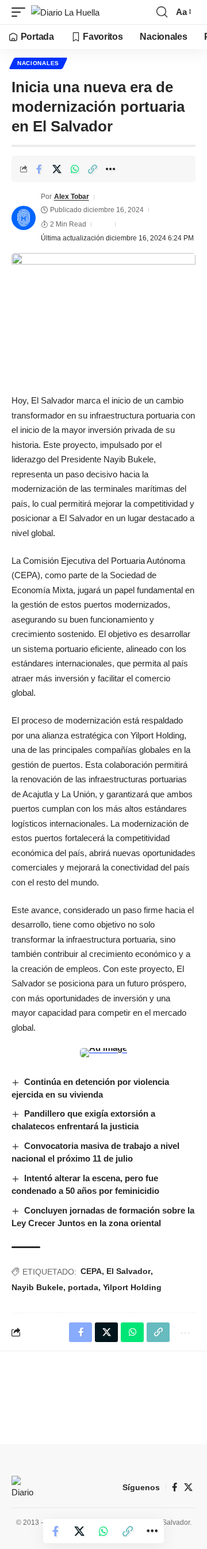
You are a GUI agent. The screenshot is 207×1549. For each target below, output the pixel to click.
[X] (188, 1487)
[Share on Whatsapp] (75, 169)
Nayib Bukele (37, 1287)
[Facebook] (174, 1487)
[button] (21, 12)
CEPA (91, 1271)
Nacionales (38, 63)
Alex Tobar (71, 197)
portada (83, 1287)
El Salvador (128, 1271)
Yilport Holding (132, 1287)
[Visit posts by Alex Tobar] (24, 218)
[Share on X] (57, 169)
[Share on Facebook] (39, 169)
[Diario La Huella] (65, 12)
